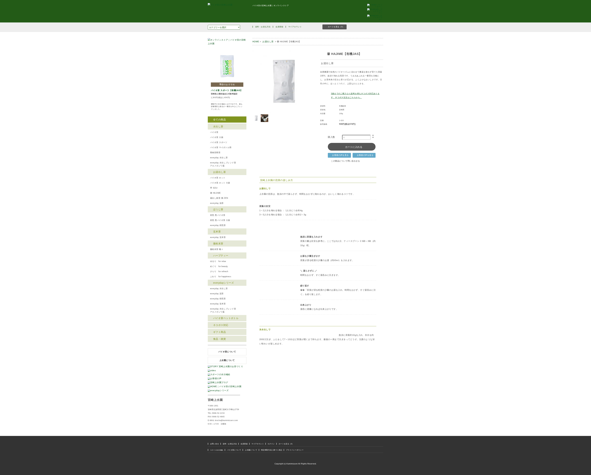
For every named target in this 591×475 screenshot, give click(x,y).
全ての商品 (219, 119)
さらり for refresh (219, 271)
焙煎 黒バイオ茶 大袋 (220, 220)
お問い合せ (214, 444)
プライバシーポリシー (295, 450)
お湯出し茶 (268, 41)
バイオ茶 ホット (217, 178)
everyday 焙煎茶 (218, 225)
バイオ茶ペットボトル (225, 318)
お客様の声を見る (340, 155)
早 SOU (213, 188)
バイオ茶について (227, 352)
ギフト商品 (219, 332)
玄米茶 (217, 231)
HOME (255, 41)
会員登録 (279, 27)
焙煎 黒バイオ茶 (217, 215)
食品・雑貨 (219, 338)
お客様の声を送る (365, 155)
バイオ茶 (214, 132)
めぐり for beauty (219, 266)
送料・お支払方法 (262, 27)
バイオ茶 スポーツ (218, 142)
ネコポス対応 (220, 325)
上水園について (227, 360)
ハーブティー (220, 255)
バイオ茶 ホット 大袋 (220, 183)
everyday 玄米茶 (218, 237)
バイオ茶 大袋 (216, 137)
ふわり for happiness (220, 276)
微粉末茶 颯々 (216, 249)
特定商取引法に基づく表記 (271, 450)
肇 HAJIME (215, 193)
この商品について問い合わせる (345, 161)
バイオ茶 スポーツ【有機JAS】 (227, 90)
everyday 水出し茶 (219, 158)
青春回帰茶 (215, 153)
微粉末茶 (218, 243)
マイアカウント (295, 27)
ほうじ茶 (218, 209)
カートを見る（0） (336, 27)
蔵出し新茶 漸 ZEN (219, 198)
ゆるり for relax (218, 261)
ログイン (271, 444)
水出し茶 (218, 126)
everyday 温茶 (217, 203)
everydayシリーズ (223, 282)
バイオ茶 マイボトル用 (220, 147)
